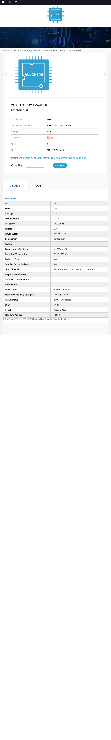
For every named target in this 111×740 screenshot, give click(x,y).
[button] (104, 74)
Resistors (16, 50)
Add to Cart (60, 165)
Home (6, 50)
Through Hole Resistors (36, 50)
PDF (52, 137)
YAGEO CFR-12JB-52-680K (66, 50)
